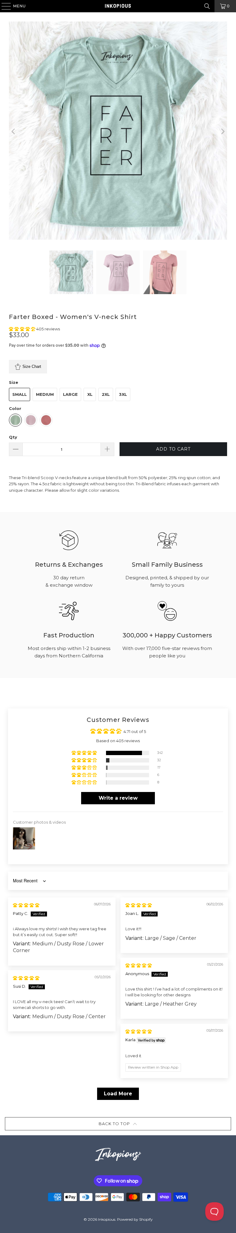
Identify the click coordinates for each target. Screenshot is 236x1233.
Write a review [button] (118, 798)
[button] (22, 328)
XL (89, 394)
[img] (26, 905)
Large (70, 394)
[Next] (222, 131)
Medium (45, 394)
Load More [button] (118, 1094)
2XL (106, 394)
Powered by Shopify (135, 1219)
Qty (13, 437)
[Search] (207, 6)
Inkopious (106, 1219)
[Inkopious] (118, 6)
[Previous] (13, 131)
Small (19, 394)
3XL (123, 394)
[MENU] (3, 6)
